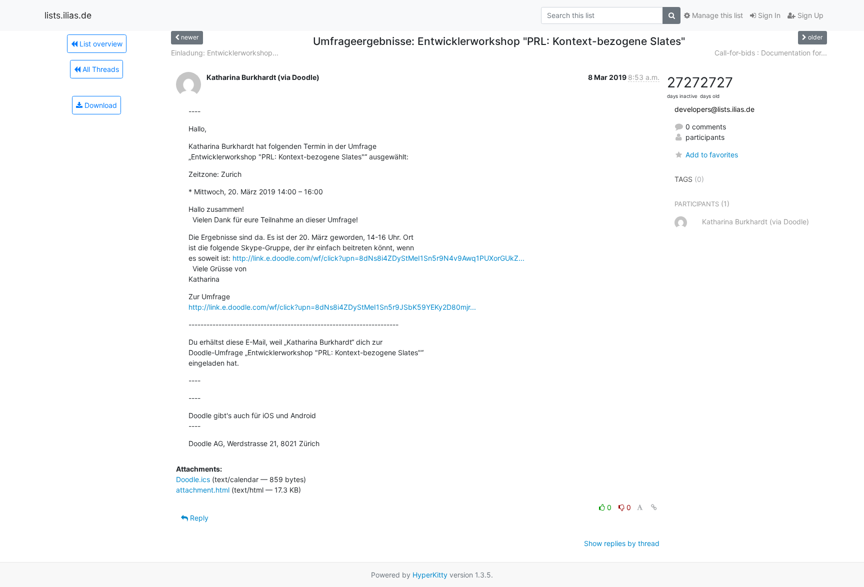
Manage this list (716, 15)
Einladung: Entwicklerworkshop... (224, 52)
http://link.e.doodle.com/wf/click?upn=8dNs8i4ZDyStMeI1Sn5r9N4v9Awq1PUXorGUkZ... (378, 258)
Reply (198, 518)
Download (99, 105)
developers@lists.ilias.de (714, 109)
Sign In (768, 15)
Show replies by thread (622, 543)
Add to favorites (712, 154)
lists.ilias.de (68, 15)
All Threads (99, 69)
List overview (100, 43)
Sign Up (810, 15)
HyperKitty (430, 575)
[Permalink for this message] (654, 507)
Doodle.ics (193, 479)
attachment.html (203, 490)
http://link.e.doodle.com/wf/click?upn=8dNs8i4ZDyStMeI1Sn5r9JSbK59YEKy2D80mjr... (332, 307)
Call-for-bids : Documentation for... (770, 52)
